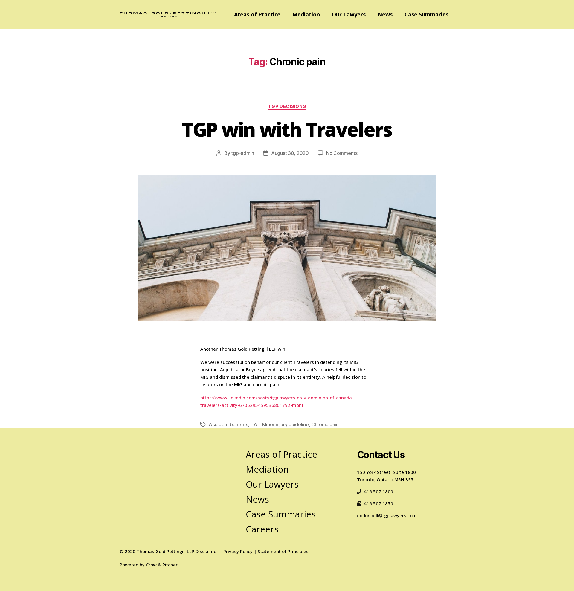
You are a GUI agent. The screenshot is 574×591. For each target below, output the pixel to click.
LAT (255, 424)
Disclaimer (207, 551)
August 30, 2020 (290, 153)
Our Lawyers (349, 14)
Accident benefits (228, 424)
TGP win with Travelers (287, 129)
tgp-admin (242, 153)
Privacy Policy (238, 551)
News (385, 14)
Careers (262, 529)
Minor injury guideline (285, 424)
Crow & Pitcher (162, 565)
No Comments (342, 153)
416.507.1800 (378, 491)
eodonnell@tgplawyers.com (387, 515)
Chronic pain (325, 424)
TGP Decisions (287, 106)
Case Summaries (426, 14)
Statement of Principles (283, 551)
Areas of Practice (257, 14)
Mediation (306, 14)
